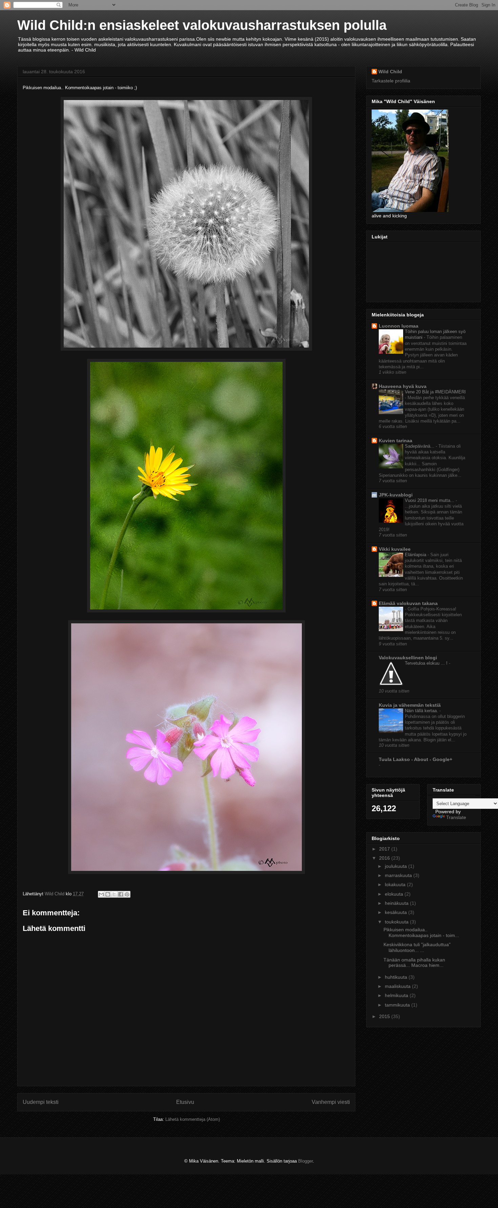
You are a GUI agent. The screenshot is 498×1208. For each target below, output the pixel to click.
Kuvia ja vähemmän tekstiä (410, 705)
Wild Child (390, 71)
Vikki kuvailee (395, 549)
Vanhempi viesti (331, 1102)
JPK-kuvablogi (396, 495)
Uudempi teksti (41, 1102)
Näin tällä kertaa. (422, 710)
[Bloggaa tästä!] (107, 894)
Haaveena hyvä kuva (403, 386)
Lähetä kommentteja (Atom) (192, 1119)
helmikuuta (397, 995)
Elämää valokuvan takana (408, 603)
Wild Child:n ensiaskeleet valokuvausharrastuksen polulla (202, 25)
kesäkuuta (396, 912)
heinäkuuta (397, 903)
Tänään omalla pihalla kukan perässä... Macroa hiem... (414, 962)
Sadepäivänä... (420, 446)
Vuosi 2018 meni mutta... (430, 500)
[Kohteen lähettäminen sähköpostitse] (101, 894)
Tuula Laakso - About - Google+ (415, 759)
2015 (385, 1016)
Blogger (305, 1161)
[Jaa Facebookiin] (120, 894)
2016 (385, 858)
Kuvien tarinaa (395, 440)
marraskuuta (399, 875)
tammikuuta (398, 1005)
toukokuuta (397, 921)
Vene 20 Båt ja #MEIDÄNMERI (435, 391)
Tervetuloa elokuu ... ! (427, 663)
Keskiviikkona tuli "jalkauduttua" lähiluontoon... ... (417, 947)
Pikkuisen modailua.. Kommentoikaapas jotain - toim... (421, 932)
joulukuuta (396, 866)
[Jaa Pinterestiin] (127, 894)
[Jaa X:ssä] (114, 894)
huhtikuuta (397, 977)
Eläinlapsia (416, 554)
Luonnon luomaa (398, 326)
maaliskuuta (398, 986)
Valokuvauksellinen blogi (408, 657)
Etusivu (185, 1102)
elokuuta (394, 894)
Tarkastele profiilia (391, 80)
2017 (385, 849)
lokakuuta (396, 884)
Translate (456, 817)
